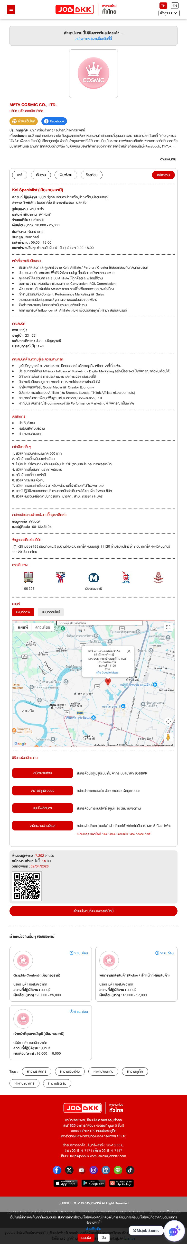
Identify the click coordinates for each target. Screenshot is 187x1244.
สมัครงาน (163, 175)
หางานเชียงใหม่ (70, 1071)
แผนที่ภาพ (23, 612)
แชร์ (19, 175)
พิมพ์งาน (66, 175)
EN (175, 6)
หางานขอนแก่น (103, 1071)
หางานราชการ (36, 1071)
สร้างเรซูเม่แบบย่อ (42, 790)
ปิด (104, 1238)
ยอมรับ (86, 1238)
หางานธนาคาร (24, 1083)
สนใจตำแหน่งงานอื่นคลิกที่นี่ (93, 38)
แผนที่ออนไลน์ (51, 612)
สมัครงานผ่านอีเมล (42, 826)
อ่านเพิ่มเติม (93, 1228)
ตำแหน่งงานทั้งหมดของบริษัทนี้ (93, 911)
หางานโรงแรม (57, 1083)
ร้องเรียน (91, 175)
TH (163, 6)
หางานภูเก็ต (135, 1071)
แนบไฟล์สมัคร (42, 808)
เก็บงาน (41, 175)
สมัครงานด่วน (42, 773)
